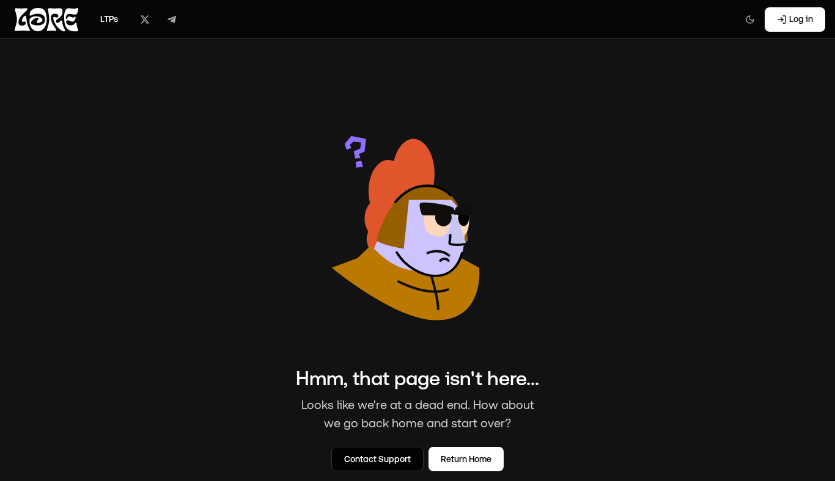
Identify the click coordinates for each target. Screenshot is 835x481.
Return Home (466, 459)
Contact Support (377, 459)
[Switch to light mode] (750, 19)
